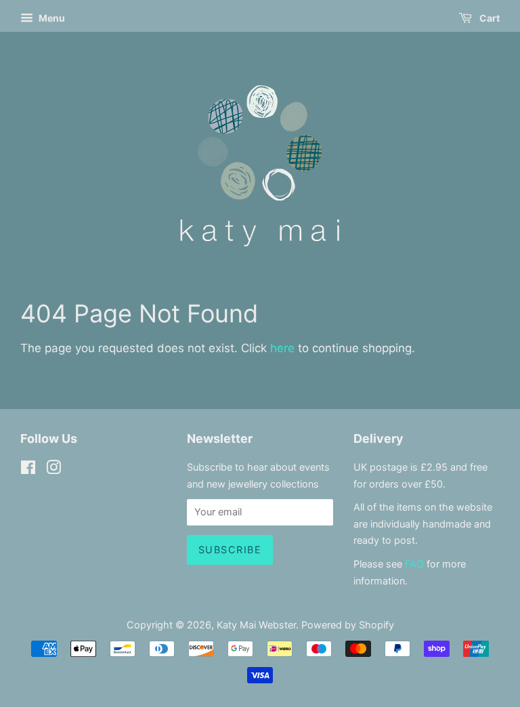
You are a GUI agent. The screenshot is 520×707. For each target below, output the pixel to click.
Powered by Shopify (347, 624)
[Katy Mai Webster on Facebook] (28, 469)
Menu (51, 18)
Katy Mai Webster (256, 624)
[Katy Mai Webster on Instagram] (53, 469)
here (282, 348)
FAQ (414, 564)
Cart (488, 18)
